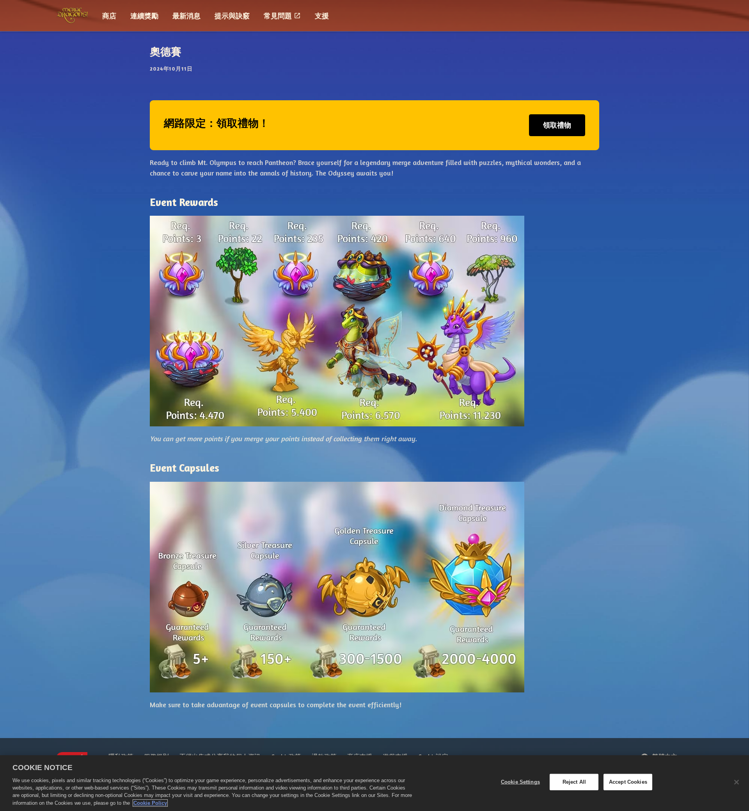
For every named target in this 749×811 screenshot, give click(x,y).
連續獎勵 (144, 15)
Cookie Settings (520, 782)
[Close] (736, 782)
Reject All (574, 782)
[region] (374, 783)
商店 (109, 15)
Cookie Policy (150, 803)
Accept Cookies (628, 782)
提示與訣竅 (232, 15)
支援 (322, 15)
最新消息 (186, 15)
